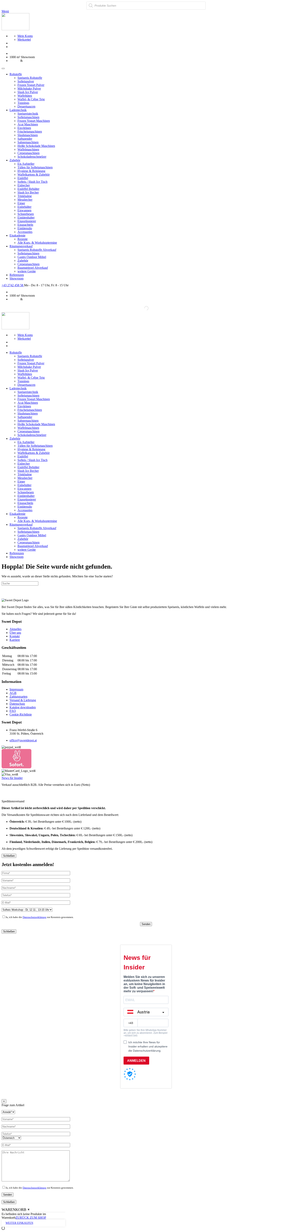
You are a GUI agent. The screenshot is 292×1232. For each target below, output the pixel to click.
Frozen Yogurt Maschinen (33, 120)
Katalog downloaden (23, 707)
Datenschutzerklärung (34, 917)
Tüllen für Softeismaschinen (35, 167)
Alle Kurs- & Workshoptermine (37, 242)
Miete (27, 60)
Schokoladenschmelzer (31, 156)
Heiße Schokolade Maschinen (36, 146)
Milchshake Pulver (29, 88)
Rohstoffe (16, 74)
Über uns (15, 632)
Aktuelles (15, 629)
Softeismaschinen (28, 117)
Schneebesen (25, 214)
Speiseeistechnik (27, 113)
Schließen (9, 855)
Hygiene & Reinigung (31, 171)
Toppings (23, 103)
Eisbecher (23, 185)
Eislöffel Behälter (28, 189)
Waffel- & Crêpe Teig (31, 99)
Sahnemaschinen (28, 142)
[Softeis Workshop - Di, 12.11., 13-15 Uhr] (27, 909)
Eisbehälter (24, 206)
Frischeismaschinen (29, 131)
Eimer (21, 203)
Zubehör (15, 160)
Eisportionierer (26, 221)
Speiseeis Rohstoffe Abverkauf (36, 249)
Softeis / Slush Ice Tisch (32, 181)
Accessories (24, 232)
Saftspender (24, 138)
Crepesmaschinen (28, 153)
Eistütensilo (24, 228)
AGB (13, 693)
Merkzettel (24, 39)
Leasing (14, 60)
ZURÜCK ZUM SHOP (30, 1217)
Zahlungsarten (18, 696)
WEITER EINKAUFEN (19, 1222)
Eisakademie (17, 235)
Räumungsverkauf (21, 246)
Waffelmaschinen (28, 149)
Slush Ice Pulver (27, 92)
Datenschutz (17, 703)
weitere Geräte (26, 271)
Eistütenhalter (26, 217)
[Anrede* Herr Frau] (8, 1112)
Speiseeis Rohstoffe (29, 77)
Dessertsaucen (26, 106)
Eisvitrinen (24, 128)
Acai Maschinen (27, 124)
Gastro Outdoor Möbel (31, 257)
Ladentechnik (18, 110)
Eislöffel (22, 178)
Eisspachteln (25, 224)
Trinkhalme (24, 196)
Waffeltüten (24, 95)
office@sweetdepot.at (23, 740)
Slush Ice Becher (28, 192)
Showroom (16, 278)
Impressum (16, 689)
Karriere (15, 639)
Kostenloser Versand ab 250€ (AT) (31, 53)
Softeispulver (25, 81)
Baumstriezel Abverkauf (32, 267)
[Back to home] (15, 29)
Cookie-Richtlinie (21, 714)
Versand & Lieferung (23, 700)
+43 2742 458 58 (13, 285)
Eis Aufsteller (25, 163)
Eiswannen (24, 210)
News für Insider (12, 778)
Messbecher (24, 199)
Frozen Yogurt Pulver (30, 85)
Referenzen (17, 275)
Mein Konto (25, 36)
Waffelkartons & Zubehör (33, 174)
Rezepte (22, 239)
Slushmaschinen (27, 135)
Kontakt (15, 636)
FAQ (13, 711)
